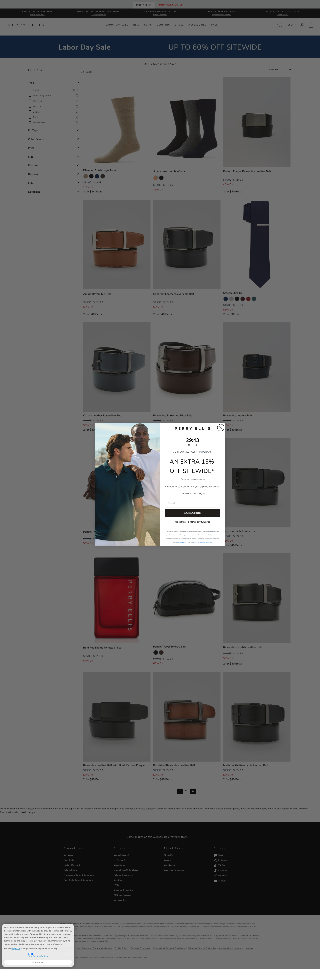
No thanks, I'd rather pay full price (192, 521)
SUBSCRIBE (192, 513)
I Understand (38, 962)
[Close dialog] (221, 428)
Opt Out (16, 948)
